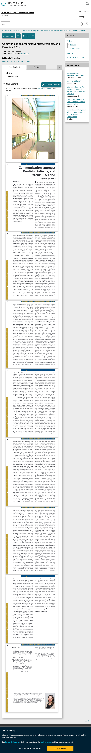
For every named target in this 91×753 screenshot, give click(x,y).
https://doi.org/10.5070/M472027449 (16, 61)
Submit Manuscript (81, 11)
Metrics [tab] (37, 67)
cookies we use (46, 742)
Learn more (24, 53)
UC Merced (5, 15)
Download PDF (8, 36)
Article (69, 41)
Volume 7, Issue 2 (79, 31)
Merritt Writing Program (31, 31)
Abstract (10, 73)
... (59, 67)
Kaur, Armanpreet (14, 51)
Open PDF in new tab (52, 84)
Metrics (70, 53)
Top (87, 720)
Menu (4, 24)
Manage (79, 17)
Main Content (12, 83)
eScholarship (6, 31)
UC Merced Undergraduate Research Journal (56, 31)
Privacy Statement (12, 742)
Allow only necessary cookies (30, 748)
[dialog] (45, 740)
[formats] (18, 35)
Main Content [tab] (14, 67)
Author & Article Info (75, 57)
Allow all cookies (60, 748)
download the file (44, 88)
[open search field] (87, 3)
